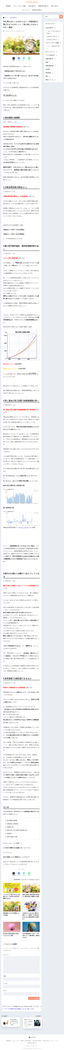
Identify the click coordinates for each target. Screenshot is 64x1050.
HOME (33, 1037)
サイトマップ (26, 10)
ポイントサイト (51, 52)
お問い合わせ (54, 6)
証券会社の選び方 (37, 10)
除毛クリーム (50, 80)
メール (5, 983)
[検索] (61, 16)
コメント (6, 955)
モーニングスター (24, 527)
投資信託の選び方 (43, 6)
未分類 (48, 69)
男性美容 (49, 73)
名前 (4, 976)
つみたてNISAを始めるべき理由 (53, 32)
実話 (48, 62)
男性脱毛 (8, 6)
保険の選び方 (50, 59)
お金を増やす (32, 6)
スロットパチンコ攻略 (19, 6)
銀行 (48, 76)
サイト (5, 990)
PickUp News (32, 2)
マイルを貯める (51, 55)
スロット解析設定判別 (53, 47)
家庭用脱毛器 (50, 65)
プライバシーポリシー (32, 1046)
